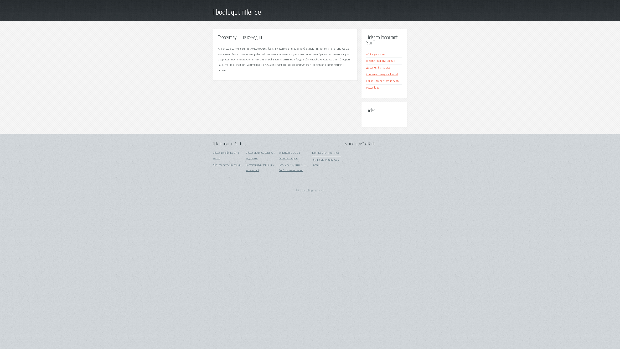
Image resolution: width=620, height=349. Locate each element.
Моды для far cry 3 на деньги (227, 165)
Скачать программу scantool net (382, 74)
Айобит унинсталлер (376, 54)
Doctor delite (372, 87)
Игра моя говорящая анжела (380, 61)
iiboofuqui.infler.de (237, 12)
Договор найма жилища (378, 67)
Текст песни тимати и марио (325, 153)
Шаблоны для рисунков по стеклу (382, 81)
